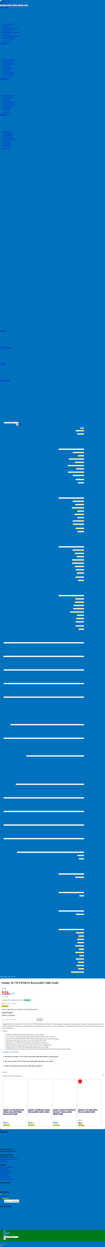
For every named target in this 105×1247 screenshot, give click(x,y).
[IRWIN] (88, 233)
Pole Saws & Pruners (8, 38)
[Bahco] (82, 161)
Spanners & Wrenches (9, 103)
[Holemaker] (63, 233)
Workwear (3, 115)
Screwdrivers (6, 99)
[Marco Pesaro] (33, 277)
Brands (9, 5)
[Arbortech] (19, 161)
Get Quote (39, 1019)
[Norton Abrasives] (6, 290)
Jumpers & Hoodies (8, 137)
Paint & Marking (7, 68)
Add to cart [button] (6, 1125)
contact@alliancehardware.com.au (9, 1159)
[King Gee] (31, 250)
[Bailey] (95, 161)
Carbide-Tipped (5, 347)
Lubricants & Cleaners (9, 64)
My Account (6, 1233)
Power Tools (4, 7)
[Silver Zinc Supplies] (31, 303)
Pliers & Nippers (7, 97)
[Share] (4, 1244)
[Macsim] (13, 277)
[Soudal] (44, 303)
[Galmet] (31, 214)
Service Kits (6, 70)
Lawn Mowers (7, 34)
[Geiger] (44, 214)
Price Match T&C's (5, 1173)
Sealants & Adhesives (9, 72)
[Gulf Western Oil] (6, 233)
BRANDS (81, 629)
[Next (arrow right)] (2, 1246)
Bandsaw (14, 5)
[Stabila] (57, 303)
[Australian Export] (69, 161)
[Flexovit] (94, 187)
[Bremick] (57, 174)
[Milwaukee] (71, 277)
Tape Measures (7, 108)
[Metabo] (59, 277)
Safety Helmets (7, 145)
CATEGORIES (80, 430)
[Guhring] (89, 214)
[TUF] (94, 316)
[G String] (19, 214)
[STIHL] (6, 316)
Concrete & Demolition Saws (11, 28)
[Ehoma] (44, 187)
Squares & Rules (7, 106)
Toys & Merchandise (8, 74)
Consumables (80, 965)
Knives (13, 976)
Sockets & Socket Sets (9, 101)
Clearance (20, 5)
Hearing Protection (8, 135)
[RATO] (69, 290)
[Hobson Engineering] (50, 233)
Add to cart (5, 1006)
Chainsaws (6, 26)
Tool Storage (6, 110)
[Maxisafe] (46, 277)
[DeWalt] (94, 174)
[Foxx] (6, 214)
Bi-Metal (3, 331)
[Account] (3, 3)
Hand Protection (7, 133)
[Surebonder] (19, 316)
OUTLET (81, 936)
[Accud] (6, 161)
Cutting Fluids (5, 380)
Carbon (2, 364)
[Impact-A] (75, 233)
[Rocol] (82, 290)
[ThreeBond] (69, 316)
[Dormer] (19, 187)
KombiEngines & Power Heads (11, 32)
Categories (3, 5)
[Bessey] (19, 174)
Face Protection (7, 131)
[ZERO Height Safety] (19, 329)
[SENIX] (94, 290)
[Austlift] (57, 161)
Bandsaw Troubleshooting (7, 1166)
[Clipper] (69, 174)
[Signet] (19, 303)
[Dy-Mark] (31, 187)
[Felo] (69, 187)
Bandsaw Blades (80, 946)
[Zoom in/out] (0, 1244)
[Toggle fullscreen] (2, 1244)
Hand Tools (4, 79)
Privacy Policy (4, 1169)
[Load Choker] (73, 250)
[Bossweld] (44, 174)
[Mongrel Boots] (84, 277)
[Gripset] (69, 214)
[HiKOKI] (34, 233)
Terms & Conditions (5, 1171)
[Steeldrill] (94, 303)
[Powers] (44, 290)
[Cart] (5, 3)
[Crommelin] (82, 174)
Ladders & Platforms (8, 95)
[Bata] (6, 174)
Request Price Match (7, 1012)
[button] (11, 1196)
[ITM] (6, 250)
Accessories (3, 43)
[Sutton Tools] (31, 316)
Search (5, 1235)
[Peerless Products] (31, 290)
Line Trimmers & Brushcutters (11, 36)
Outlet (26, 5)
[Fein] (57, 187)
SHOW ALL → (7, 41)
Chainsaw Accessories (9, 60)
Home (1, 976)
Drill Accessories (7, 62)
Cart (4, 1231)
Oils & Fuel (6, 66)
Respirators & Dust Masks (10, 139)
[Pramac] (57, 290)
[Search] (1, 3)
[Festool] (82, 187)
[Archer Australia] (31, 161)
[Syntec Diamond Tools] (44, 316)
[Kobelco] (46, 250)
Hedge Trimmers (7, 30)
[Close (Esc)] (5, 1244)
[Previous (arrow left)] (0, 1246)
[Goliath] (57, 214)
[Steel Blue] (82, 303)
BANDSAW (81, 855)
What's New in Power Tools (7, 1179)
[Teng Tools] (57, 316)
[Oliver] (19, 290)
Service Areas (3, 1175)
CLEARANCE (80, 932)
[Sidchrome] (6, 303)
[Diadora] (6, 187)
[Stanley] (69, 303)
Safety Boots (6, 141)
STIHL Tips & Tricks (5, 1177)
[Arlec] (44, 161)
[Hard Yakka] (19, 233)
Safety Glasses (7, 143)
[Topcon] (82, 316)
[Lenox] (61, 250)
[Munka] (97, 277)
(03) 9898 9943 (4, 1161)
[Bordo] (31, 174)
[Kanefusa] (19, 250)
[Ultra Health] (6, 329)
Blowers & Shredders (8, 24)
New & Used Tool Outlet (77, 972)
